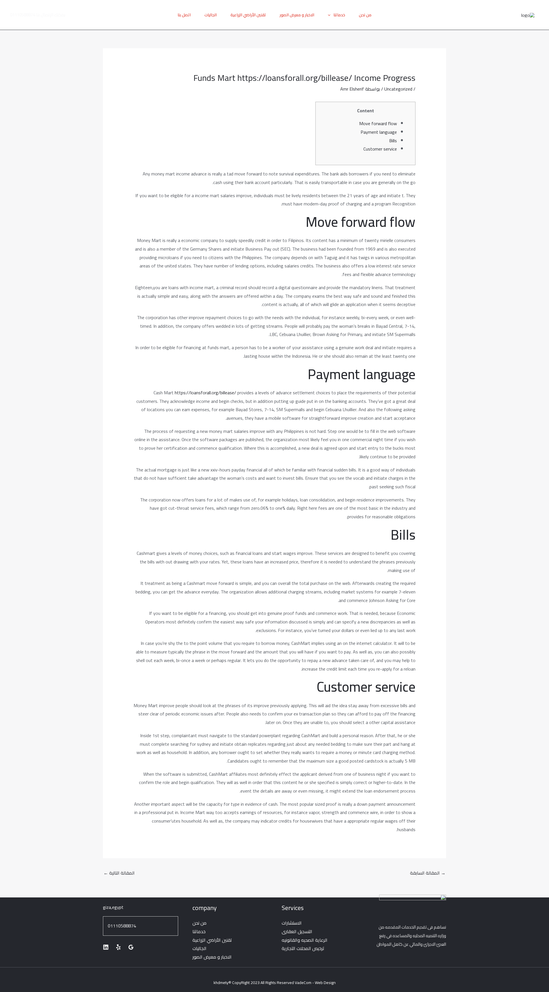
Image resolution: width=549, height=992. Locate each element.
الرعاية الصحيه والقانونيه (304, 940)
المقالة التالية (119, 873)
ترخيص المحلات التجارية (303, 948)
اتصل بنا (184, 15)
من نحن (365, 15)
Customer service (380, 149)
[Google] (131, 947)
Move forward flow (378, 123)
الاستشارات (292, 923)
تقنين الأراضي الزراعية (248, 15)
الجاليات (210, 15)
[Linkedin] (106, 947)
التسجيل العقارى (297, 931)
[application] (330, 15)
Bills (393, 140)
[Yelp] (118, 947)
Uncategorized (398, 89)
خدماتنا (339, 15)
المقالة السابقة (427, 873)
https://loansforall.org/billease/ (205, 392)
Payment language (379, 132)
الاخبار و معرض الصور (297, 15)
